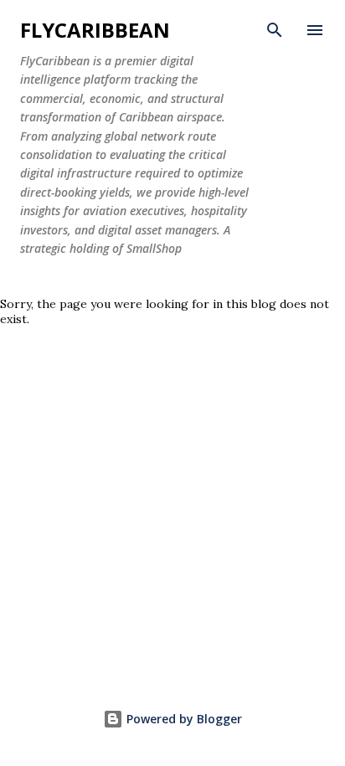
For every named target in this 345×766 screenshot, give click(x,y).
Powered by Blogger (182, 719)
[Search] (275, 30)
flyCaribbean (95, 30)
